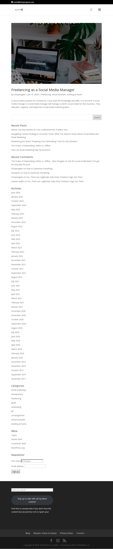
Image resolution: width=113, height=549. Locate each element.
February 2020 (17, 353)
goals (13, 402)
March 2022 (16, 247)
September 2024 (18, 205)
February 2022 (17, 252)
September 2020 (18, 323)
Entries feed (16, 439)
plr (12, 411)
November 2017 (18, 378)
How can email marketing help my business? (31, 150)
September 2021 (18, 273)
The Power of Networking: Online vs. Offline (30, 145)
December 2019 (18, 361)
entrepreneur (17, 394)
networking (16, 407)
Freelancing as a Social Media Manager (43, 89)
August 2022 (16, 226)
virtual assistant (59, 94)
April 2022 (15, 243)
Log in (14, 435)
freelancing (46, 94)
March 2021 (16, 298)
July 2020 (15, 332)
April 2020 (15, 345)
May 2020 (15, 340)
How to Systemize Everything (39, 168)
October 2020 (17, 319)
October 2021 (17, 268)
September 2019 (18, 374)
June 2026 (15, 192)
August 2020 (16, 328)
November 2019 (18, 366)
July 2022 (15, 230)
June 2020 (15, 336)
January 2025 (17, 196)
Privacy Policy (66, 533)
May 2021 (15, 290)
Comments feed (18, 443)
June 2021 (15, 285)
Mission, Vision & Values (45, 533)
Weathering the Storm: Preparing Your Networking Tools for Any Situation (44, 141)
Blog (28, 533)
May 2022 (15, 239)
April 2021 (15, 294)
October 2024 (17, 201)
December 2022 (18, 222)
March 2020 (16, 349)
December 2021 (18, 260)
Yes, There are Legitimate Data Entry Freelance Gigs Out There (54, 177)
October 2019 (17, 370)
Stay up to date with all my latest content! (32, 500)
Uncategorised (17, 415)
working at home (74, 94)
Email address (17, 466)
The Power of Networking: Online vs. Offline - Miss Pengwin (37, 161)
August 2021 (16, 277)
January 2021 (17, 306)
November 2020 (18, 315)
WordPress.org (18, 447)
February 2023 (17, 213)
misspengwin (19, 94)
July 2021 (15, 281)
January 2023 (17, 218)
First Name (16, 461)
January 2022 (17, 256)
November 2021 (18, 264)
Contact (80, 533)
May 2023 (15, 209)
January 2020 (17, 357)
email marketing (18, 390)
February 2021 (17, 302)
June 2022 (15, 235)
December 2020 (18, 311)
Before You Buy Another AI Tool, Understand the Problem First (39, 129)
